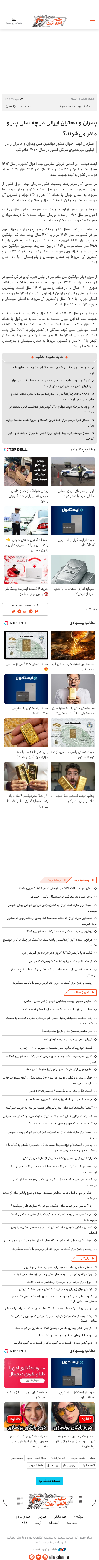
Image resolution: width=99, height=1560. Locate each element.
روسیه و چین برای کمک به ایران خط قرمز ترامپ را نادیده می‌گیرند (52, 982)
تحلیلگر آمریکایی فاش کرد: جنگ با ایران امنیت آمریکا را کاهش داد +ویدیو (47, 1116)
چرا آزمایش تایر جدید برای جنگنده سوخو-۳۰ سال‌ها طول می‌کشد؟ (51, 1205)
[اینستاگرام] (45, 1557)
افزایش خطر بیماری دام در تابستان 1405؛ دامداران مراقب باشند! (53, 1327)
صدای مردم (23, 1516)
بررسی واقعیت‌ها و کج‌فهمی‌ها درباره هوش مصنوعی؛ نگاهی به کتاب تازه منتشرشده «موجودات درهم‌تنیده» (51, 1147)
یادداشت (72, 1522)
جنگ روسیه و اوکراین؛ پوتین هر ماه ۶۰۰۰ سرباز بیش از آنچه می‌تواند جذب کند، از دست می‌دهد (50, 1080)
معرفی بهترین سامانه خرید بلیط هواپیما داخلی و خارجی (57, 1267)
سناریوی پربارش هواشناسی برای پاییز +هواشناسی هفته (58, 1069)
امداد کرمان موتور (37, 1458)
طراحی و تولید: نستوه (45, 1549)
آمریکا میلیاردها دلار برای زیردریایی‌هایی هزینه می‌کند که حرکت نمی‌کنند (48, 1107)
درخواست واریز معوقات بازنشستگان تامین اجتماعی (61, 896)
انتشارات (54, 1522)
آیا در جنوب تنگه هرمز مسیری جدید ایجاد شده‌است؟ (60, 1123)
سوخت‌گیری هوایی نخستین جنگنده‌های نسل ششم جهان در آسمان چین (48, 1240)
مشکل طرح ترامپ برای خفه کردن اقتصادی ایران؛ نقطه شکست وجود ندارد (50, 422)
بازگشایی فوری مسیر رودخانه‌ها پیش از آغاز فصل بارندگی (57, 1158)
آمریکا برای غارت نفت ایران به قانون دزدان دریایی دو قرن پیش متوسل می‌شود (52, 1134)
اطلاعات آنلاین (49, 20)
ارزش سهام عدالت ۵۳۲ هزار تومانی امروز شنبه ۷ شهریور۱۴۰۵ (55, 888)
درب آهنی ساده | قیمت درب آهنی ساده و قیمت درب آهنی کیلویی (53, 1342)
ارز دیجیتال (53, 1465)
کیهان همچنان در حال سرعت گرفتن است (67, 1039)
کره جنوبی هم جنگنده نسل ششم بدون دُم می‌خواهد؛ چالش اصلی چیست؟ (54, 1182)
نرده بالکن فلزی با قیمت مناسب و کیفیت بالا (65, 1335)
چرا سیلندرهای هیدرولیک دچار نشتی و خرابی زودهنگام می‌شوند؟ (52, 1274)
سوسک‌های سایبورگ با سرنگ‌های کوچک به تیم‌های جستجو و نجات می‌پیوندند (53, 1217)
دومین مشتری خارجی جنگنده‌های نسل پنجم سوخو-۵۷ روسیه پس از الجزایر (53, 1230)
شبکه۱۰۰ (78, 1516)
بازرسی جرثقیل (77, 1458)
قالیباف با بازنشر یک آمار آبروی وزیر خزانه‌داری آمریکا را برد (57, 952)
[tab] (84, 880)
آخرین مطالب (81, 992)
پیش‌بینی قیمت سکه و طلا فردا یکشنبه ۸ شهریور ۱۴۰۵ (59, 931)
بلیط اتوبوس (36, 1465)
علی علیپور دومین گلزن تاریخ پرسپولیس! (67, 1030)
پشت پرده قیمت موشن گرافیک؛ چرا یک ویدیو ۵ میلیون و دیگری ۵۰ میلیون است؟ (54, 1318)
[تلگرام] (32, 1557)
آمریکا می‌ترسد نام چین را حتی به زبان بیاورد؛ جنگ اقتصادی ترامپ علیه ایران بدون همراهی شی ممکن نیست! (51, 383)
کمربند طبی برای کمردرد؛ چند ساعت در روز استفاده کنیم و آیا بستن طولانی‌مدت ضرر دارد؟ (54, 1299)
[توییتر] (38, 1557)
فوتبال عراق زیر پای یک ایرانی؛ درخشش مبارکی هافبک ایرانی (55, 1289)
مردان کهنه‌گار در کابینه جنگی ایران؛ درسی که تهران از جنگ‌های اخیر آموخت (51, 435)
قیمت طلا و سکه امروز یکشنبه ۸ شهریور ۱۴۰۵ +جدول (60, 961)
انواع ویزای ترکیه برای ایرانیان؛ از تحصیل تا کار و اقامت (59, 1281)
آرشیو (38, 1522)
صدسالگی (60, 1516)
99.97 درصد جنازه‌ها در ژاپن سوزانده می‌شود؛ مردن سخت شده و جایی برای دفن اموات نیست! (52, 396)
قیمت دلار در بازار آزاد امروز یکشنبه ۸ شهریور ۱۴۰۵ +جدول (57, 1099)
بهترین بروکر (69, 1465)
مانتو (92, 1458)
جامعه (74, 99)
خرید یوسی (17, 1458)
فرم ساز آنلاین (58, 1458)
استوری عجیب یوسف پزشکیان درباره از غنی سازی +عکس (58, 1001)
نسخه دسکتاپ (49, 1481)
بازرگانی (84, 1258)
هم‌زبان (42, 1516)
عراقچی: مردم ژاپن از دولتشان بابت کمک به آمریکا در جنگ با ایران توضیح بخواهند (50, 942)
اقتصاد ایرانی (88, 1465)
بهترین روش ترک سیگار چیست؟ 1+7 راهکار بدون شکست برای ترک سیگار (48, 1308)
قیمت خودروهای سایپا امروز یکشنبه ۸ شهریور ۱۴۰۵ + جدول (56, 1047)
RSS (24, 1522)
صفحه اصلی (87, 99)
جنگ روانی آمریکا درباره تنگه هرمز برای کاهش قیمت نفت (57, 1009)
